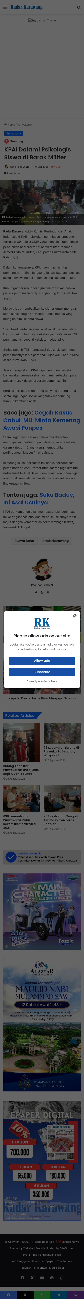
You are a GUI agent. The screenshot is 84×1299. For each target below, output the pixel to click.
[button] (42, 661)
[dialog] (42, 649)
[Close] (75, 616)
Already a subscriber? (42, 681)
